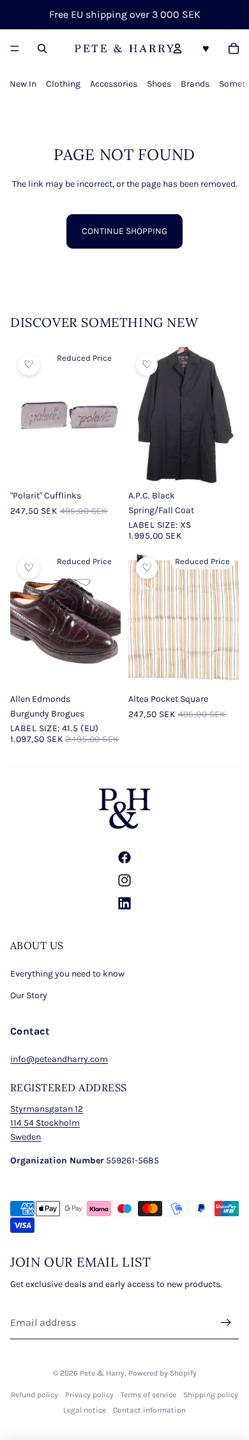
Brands (195, 83)
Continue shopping (124, 231)
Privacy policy (89, 1394)
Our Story (28, 995)
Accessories (113, 83)
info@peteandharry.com (59, 1059)
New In (23, 83)
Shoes (159, 83)
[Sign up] (226, 1322)
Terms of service (148, 1394)
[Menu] (14, 48)
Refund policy (34, 1394)
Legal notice (84, 1410)
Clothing (63, 83)
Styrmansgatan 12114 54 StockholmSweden (46, 1123)
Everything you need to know (67, 973)
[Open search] (42, 48)
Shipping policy (210, 1394)
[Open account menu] (177, 48)
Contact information (149, 1410)
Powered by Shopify (162, 1373)
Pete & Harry (102, 1373)
